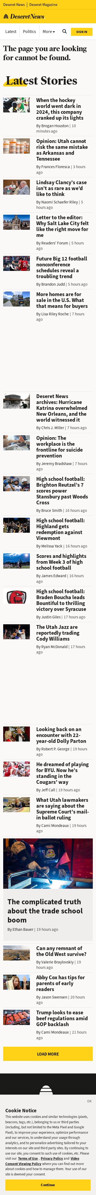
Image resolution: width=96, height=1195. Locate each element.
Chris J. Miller (52, 427)
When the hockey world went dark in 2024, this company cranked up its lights (59, 109)
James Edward (53, 575)
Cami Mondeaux (55, 825)
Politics (29, 31)
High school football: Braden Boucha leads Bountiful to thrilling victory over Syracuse (61, 600)
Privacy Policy (52, 1158)
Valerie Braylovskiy (57, 962)
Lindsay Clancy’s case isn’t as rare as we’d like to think (61, 188)
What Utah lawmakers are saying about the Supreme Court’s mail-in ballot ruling (62, 808)
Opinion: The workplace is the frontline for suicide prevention (59, 446)
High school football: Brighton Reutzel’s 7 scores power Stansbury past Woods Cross (62, 490)
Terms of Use (28, 1158)
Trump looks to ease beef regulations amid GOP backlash (62, 1018)
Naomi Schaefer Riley (59, 202)
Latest (10, 31)
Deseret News (14, 4)
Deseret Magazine (43, 4)
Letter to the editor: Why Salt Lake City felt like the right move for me (62, 226)
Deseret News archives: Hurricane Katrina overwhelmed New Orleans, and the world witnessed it (61, 408)
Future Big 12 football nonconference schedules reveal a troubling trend (61, 267)
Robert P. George (55, 749)
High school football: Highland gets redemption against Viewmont (60, 529)
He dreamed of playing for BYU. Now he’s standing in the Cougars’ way (62, 773)
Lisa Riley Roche (55, 314)
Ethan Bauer (23, 929)
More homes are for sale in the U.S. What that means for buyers (62, 300)
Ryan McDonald (54, 646)
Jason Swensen (54, 997)
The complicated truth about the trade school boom (45, 911)
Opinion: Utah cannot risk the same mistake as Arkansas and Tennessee (62, 150)
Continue (48, 1185)
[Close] (89, 1102)
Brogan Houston (55, 125)
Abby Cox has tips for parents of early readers (60, 983)
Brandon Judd (53, 284)
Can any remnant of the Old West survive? (61, 951)
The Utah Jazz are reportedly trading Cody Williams (57, 632)
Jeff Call (48, 790)
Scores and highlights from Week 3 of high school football (61, 562)
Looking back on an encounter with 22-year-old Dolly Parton (61, 735)
